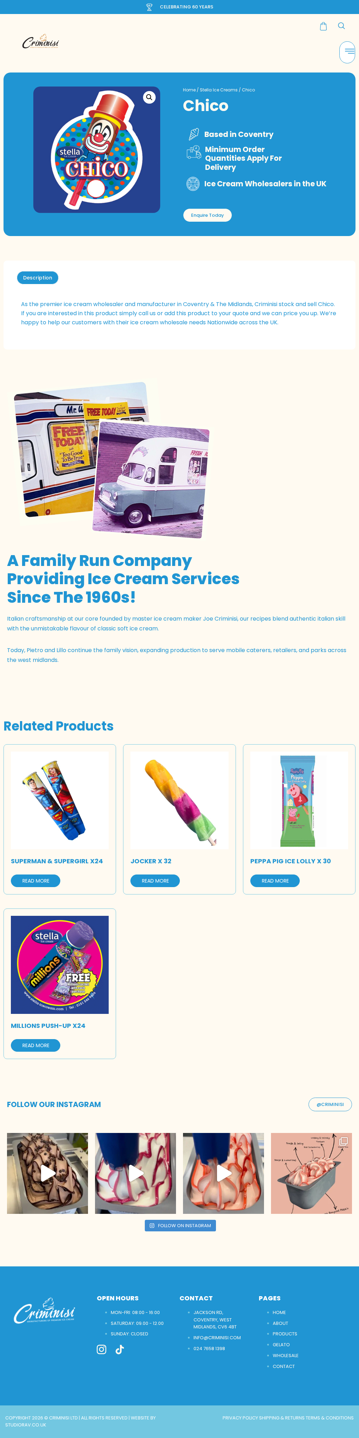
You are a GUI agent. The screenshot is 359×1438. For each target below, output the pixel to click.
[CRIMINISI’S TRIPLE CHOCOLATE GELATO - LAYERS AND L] (47, 1173)
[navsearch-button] (341, 26)
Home (189, 90)
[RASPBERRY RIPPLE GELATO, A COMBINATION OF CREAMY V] (135, 1173)
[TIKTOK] (119, 1349)
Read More (35, 880)
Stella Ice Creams (219, 90)
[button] (149, 97)
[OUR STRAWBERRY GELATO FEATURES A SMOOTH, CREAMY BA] (311, 1173)
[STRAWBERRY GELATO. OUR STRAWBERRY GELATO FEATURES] (223, 1173)
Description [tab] (37, 277)
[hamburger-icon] (347, 52)
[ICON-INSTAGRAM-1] (101, 1349)
